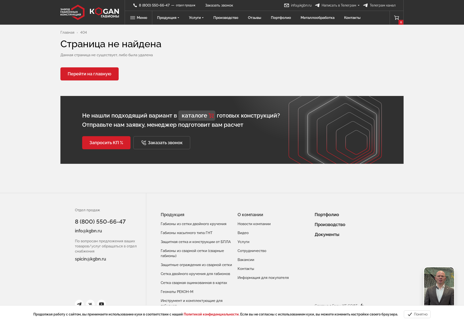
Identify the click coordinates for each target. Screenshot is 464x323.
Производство (225, 18)
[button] (106, 142)
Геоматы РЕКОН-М (177, 292)
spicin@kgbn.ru (90, 258)
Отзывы (254, 18)
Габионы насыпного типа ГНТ (186, 233)
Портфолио (281, 18)
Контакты (352, 18)
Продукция (166, 18)
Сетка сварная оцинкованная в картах (194, 283)
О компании (250, 214)
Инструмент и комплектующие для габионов (192, 303)
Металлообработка (317, 18)
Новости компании (254, 224)
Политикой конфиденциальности (211, 314)
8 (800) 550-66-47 (100, 221)
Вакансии (246, 260)
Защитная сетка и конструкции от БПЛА (196, 242)
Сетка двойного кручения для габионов (195, 274)
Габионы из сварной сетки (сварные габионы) (192, 253)
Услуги (195, 18)
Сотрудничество (252, 251)
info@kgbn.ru (88, 230)
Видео (243, 233)
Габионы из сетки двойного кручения (193, 224)
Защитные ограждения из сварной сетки (196, 265)
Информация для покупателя (263, 278)
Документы (327, 234)
